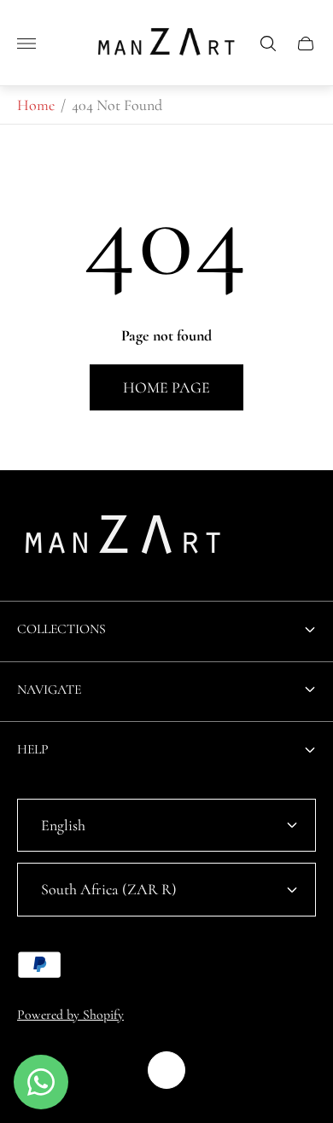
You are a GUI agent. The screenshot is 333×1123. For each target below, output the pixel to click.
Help (33, 749)
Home (36, 105)
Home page (166, 387)
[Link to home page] (124, 539)
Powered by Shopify (70, 1014)
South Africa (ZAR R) (109, 889)
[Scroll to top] (166, 1070)
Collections (61, 628)
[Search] (268, 43)
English (63, 825)
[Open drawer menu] (26, 43)
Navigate (49, 689)
